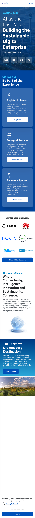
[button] (17, 260)
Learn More (17, 199)
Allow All (17, 514)
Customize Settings (17, 509)
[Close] (32, 498)
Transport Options (17, 159)
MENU (31, 4)
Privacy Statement (12, 504)
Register (17, 119)
